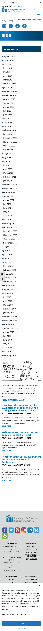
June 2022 (7, 161)
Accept (21, 623)
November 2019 (10, 281)
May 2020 (7, 258)
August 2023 (8, 107)
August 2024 (8, 60)
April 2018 (7, 347)
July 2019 (7, 297)
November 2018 (10, 320)
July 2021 (7, 204)
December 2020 (10, 231)
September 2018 (10, 328)
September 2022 (10, 149)
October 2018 (9, 324)
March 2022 (8, 173)
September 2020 (10, 243)
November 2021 (10, 188)
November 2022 (10, 142)
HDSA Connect (31, 576)
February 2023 (9, 130)
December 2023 (10, 91)
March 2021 (8, 219)
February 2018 (9, 355)
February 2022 (9, 177)
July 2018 (7, 336)
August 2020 (8, 246)
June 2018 (7, 340)
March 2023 (8, 126)
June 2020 (7, 254)
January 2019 (8, 312)
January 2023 (8, 134)
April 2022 (7, 169)
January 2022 (8, 180)
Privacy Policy (21, 628)
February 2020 (9, 270)
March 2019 (8, 305)
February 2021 (9, 223)
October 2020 (9, 239)
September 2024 (10, 56)
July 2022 (7, 157)
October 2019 (9, 285)
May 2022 (7, 165)
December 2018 (10, 316)
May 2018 (7, 344)
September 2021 (10, 196)
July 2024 (7, 64)
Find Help (31, 546)
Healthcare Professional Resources (31, 554)
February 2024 (9, 83)
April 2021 (7, 215)
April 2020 (7, 262)
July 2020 (7, 250)
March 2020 (8, 266)
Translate (19, 6)
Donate (38, 15)
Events (12, 582)
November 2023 (10, 95)
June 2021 (7, 208)
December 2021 (10, 184)
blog (4, 21)
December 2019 (10, 278)
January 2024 (8, 87)
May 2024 (7, 72)
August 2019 (8, 293)
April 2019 (7, 301)
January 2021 (8, 227)
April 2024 (7, 76)
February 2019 (9, 309)
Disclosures (31, 579)
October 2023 (9, 99)
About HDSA (11, 576)
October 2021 (9, 192)
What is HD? (31, 543)
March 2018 (8, 351)
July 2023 (7, 111)
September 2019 (10, 289)
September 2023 (10, 103)
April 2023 (7, 122)
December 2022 (10, 138)
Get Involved (31, 559)
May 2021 (7, 212)
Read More (6, 426)
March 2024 (8, 80)
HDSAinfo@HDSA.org (12, 570)
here (26, 614)
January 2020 (8, 274)
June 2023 (7, 114)
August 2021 (8, 200)
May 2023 (7, 118)
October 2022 (9, 146)
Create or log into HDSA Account (29, 20)
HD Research (31, 549)
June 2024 (7, 68)
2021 (11, 21)
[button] (39, 585)
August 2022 (8, 153)
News (11, 579)
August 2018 (8, 332)
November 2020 (10, 235)
